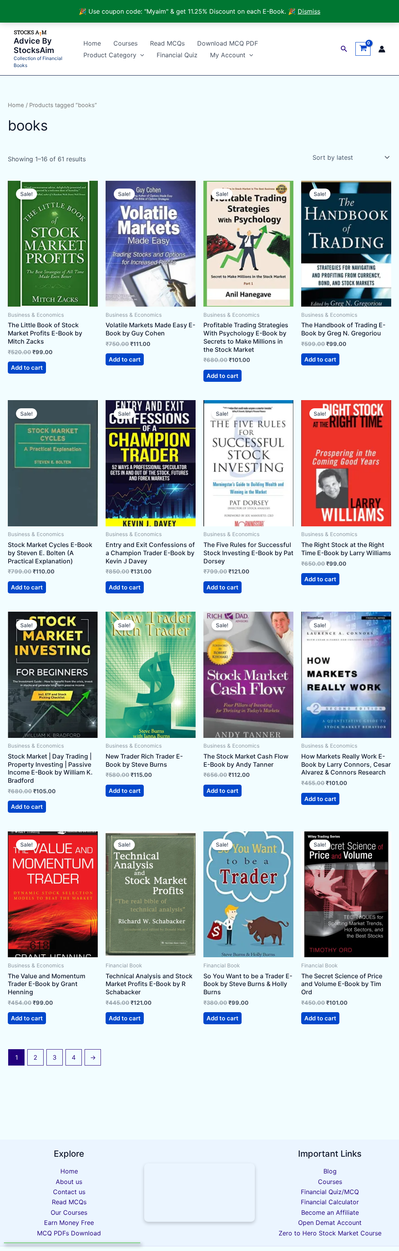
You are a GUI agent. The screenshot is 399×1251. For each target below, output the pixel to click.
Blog (330, 1171)
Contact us (69, 1192)
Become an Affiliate (330, 1212)
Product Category (109, 55)
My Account (227, 55)
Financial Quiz (177, 55)
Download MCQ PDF (227, 43)
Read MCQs (167, 43)
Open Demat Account (330, 1222)
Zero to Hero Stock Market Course (330, 1233)
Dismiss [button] (309, 11)
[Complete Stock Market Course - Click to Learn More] (199, 1192)
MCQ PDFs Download (69, 1233)
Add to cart (27, 367)
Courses (125, 43)
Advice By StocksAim (34, 45)
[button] (140, 55)
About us (69, 1182)
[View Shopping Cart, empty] (363, 49)
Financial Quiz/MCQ (330, 1192)
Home (92, 43)
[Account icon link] (381, 49)
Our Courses (69, 1212)
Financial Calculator (330, 1202)
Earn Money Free (69, 1222)
